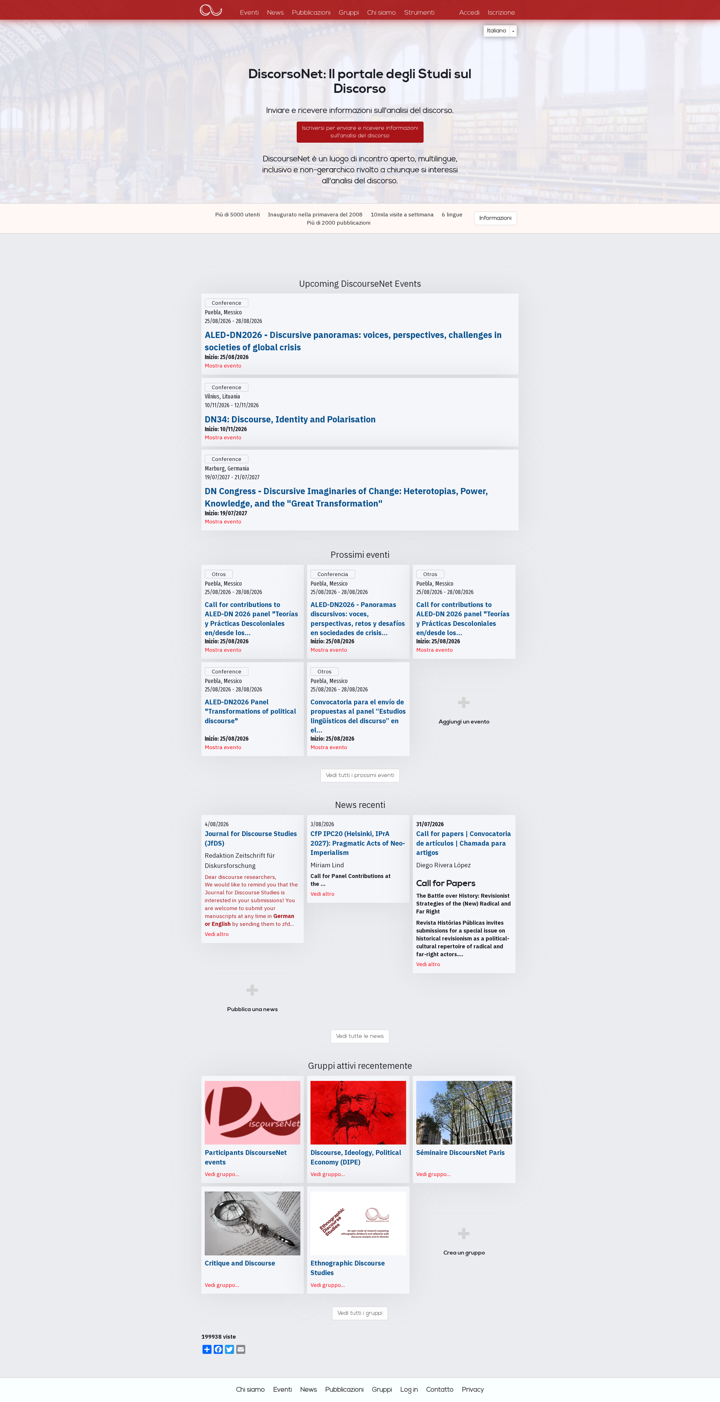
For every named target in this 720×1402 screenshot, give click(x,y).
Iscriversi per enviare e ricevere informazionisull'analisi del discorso (360, 132)
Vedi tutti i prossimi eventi (360, 775)
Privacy (473, 1389)
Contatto (440, 1389)
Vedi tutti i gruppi (360, 1313)
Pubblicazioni (344, 1389)
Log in (409, 1389)
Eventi (282, 1389)
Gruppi (382, 1389)
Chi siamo (250, 1389)
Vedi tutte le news (360, 1036)
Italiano (496, 30)
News (308, 1389)
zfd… (288, 923)
